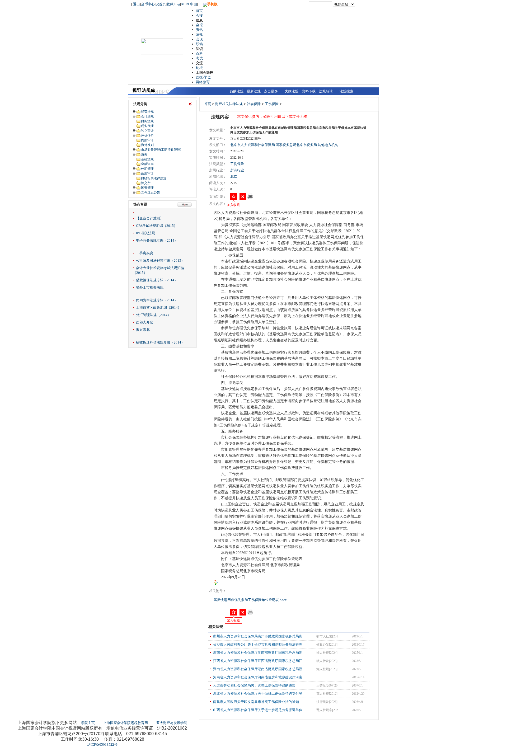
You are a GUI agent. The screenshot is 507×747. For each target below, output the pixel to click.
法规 (199, 34)
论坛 (199, 68)
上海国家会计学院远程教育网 (125, 723)
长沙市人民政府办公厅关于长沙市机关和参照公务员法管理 (257, 644)
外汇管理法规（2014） (153, 315)
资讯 (199, 30)
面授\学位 (203, 77)
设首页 (161, 4)
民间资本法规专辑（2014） (157, 300)
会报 (199, 25)
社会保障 (254, 104)
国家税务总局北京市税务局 (296, 145)
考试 (199, 58)
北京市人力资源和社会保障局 (252, 145)
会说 (199, 39)
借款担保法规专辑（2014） (157, 280)
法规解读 (326, 91)
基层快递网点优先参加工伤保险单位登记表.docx (251, 600)
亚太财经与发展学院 (171, 723)
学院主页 (88, 723)
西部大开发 (144, 322)
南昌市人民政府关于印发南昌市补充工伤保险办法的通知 (256, 702)
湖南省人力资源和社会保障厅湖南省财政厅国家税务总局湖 (257, 653)
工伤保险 (272, 104)
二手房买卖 (144, 253)
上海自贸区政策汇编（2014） (158, 307)
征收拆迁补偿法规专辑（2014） (160, 342)
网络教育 (203, 82)
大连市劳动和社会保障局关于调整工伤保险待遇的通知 (254, 685)
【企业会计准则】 (149, 218)
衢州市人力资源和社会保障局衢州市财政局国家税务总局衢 (257, 636)
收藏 (170, 4)
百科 (199, 53)
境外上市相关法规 (149, 287)
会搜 (199, 15)
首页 (199, 11)
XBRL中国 (189, 4)
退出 (136, 4)
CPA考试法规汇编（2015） (156, 226)
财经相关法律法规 (229, 104)
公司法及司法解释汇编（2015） (160, 260)
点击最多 (271, 91)
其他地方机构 (328, 145)
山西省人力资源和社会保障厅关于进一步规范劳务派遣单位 (257, 710)
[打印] (250, 198)
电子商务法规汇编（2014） (157, 240)
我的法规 (236, 91)
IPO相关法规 (145, 233)
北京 (233, 176)
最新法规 (254, 91)
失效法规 (291, 91)
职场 (199, 44)
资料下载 (309, 91)
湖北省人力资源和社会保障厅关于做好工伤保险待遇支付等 (257, 694)
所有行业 (237, 170)
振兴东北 (143, 330)
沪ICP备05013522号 (102, 744)
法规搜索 (346, 91)
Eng (177, 4)
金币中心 (148, 4)
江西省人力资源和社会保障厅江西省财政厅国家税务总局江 (257, 661)
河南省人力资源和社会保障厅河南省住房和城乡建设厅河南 (257, 677)
